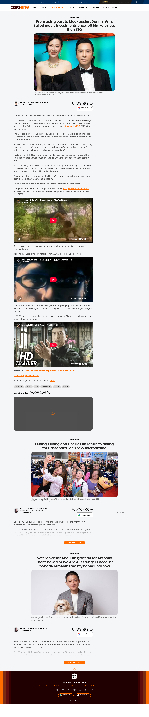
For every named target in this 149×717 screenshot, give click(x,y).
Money (65, 387)
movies (29, 387)
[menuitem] (36, 7)
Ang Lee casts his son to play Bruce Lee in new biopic (50, 371)
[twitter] (77, 103)
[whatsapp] (84, 103)
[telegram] (80, 103)
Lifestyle (70, 7)
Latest (36, 7)
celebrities (19, 387)
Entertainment (57, 7)
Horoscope (83, 7)
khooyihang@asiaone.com (26, 375)
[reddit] (87, 103)
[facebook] (74, 103)
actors (56, 387)
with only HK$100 (72, 126)
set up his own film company (76, 188)
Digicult (95, 7)
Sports (106, 7)
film (36, 387)
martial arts (46, 387)
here (52, 380)
